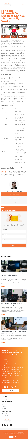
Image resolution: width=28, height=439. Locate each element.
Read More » (3, 286)
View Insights (14, 202)
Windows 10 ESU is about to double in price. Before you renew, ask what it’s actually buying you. (14, 275)
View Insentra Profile (14, 194)
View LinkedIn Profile (14, 198)
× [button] (26, 432)
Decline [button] (16, 436)
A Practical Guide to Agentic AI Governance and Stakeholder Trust (14, 332)
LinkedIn (5, 172)
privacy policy (20, 432)
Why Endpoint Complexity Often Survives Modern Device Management (13, 304)
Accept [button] (11, 436)
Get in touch (4, 171)
